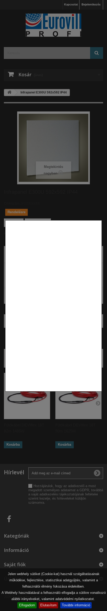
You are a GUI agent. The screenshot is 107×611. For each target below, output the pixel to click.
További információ (76, 605)
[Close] (100, 394)
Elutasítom (48, 605)
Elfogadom (27, 605)
